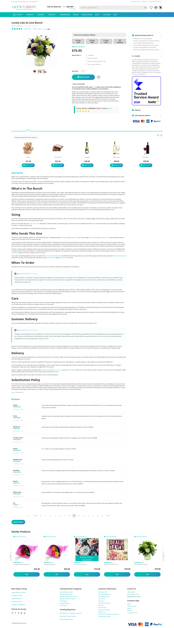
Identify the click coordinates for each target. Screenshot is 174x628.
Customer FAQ (135, 1)
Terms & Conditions (104, 610)
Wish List (130, 610)
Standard (91, 55)
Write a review (37, 29)
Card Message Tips (103, 596)
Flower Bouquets (16, 598)
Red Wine (146, 157)
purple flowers (50, 258)
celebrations (74, 237)
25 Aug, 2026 (78, 41)
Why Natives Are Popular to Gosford (70, 613)
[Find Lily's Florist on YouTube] (24, 613)
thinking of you (104, 237)
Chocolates (57, 157)
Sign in (129, 604)
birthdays (65, 237)
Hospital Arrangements (18, 604)
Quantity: (75, 71)
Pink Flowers (63, 601)
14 (60, 516)
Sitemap (100, 605)
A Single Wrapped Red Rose (21, 564)
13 (55, 516)
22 (97, 516)
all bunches (64, 258)
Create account (131, 606)
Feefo (110, 108)
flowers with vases (33, 223)
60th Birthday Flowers (66, 592)
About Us (101, 601)
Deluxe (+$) (92, 58)
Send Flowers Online (104, 616)
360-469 (67, 7)
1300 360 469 (15, 253)
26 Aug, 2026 (92, 41)
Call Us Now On (54, 7)
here (93, 87)
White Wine (116, 157)
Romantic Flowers (16, 601)
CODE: (45, 29)
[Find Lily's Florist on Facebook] (15, 613)
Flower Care (101, 612)
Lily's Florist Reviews (104, 603)
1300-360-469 (131, 592)
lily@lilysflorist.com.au (133, 596)
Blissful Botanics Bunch (119, 256)
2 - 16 (28, 516)
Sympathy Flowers (17, 595)
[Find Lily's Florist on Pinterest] (19, 613)
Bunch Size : (76, 55)
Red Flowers (63, 605)
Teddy (28, 157)
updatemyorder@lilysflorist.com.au (51, 370)
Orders (129, 608)
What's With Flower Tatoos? (68, 616)
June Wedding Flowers (66, 619)
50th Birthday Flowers (66, 594)
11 (45, 516)
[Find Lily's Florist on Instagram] (12, 613)
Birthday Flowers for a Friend (68, 596)
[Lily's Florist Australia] (24, 8)
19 (83, 516)
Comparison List (132, 613)
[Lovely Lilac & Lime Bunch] (39, 50)
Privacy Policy (102, 607)
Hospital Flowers (65, 603)
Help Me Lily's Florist (155, 1)
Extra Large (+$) (94, 64)
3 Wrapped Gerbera (49, 564)
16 (69, 516)
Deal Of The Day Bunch (111, 564)
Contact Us (144, 1)
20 (88, 516)
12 (50, 516)
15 (64, 516)
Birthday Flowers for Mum (67, 599)
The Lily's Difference (104, 594)
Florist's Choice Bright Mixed (53, 256)
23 (102, 516)
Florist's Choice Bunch (80, 564)
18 (78, 516)
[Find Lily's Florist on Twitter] (21, 613)
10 (41, 516)
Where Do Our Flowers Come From (108, 614)
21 (93, 516)
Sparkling (87, 157)
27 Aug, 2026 (106, 41)
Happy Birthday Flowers (18, 592)
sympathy (94, 237)
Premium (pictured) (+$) (96, 61)
